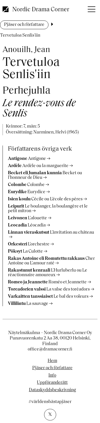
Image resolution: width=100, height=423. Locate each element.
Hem (52, 361)
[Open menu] (91, 7)
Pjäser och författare (24, 25)
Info (52, 375)
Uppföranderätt (52, 382)
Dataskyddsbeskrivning (52, 390)
